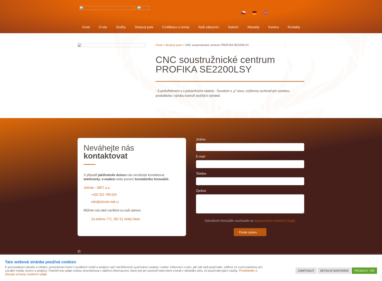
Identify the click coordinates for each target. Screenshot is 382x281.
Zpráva (201, 190)
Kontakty (294, 27)
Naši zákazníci (208, 27)
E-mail (201, 156)
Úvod (86, 27)
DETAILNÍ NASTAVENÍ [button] (334, 270)
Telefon (201, 173)
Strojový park (144, 27)
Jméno (201, 139)
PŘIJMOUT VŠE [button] (364, 270)
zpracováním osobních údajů (274, 220)
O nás (103, 27)
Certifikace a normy (175, 27)
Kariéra (273, 27)
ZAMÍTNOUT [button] (306, 270)
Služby (121, 27)
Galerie (233, 27)
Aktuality (253, 27)
